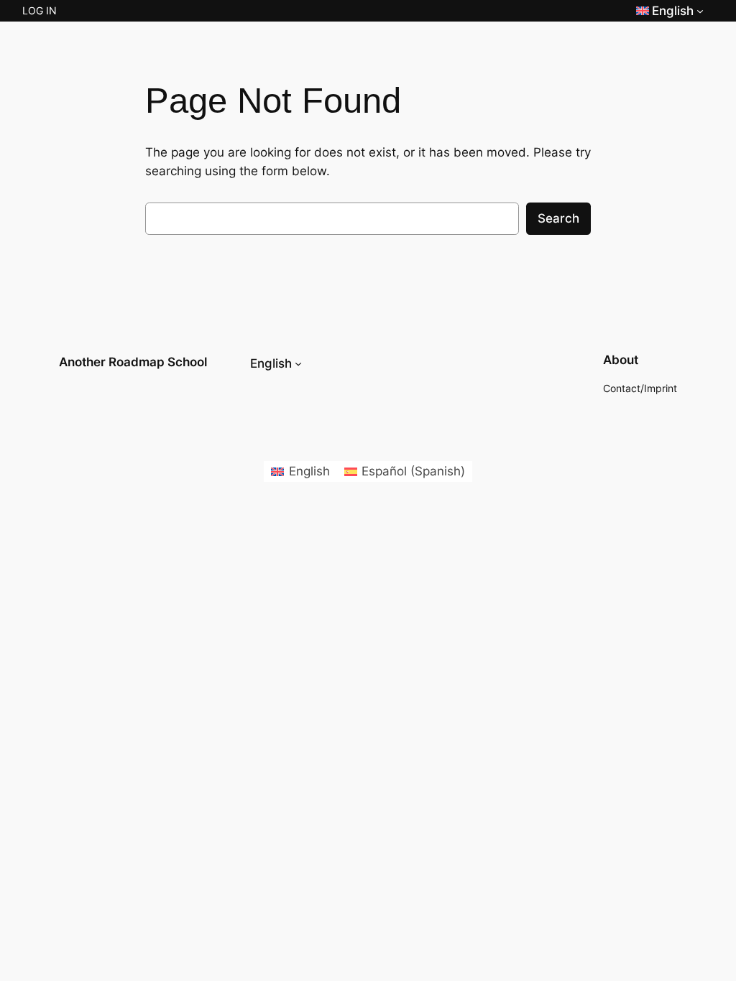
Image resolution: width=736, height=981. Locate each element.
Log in (39, 10)
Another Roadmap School (133, 362)
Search (558, 218)
